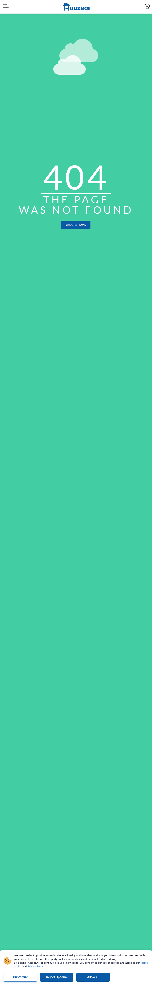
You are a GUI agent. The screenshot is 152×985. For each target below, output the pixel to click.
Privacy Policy (35, 966)
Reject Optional (56, 977)
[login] (147, 6)
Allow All (93, 977)
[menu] (5, 4)
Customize (20, 977)
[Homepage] (76, 7)
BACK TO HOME (75, 224)
